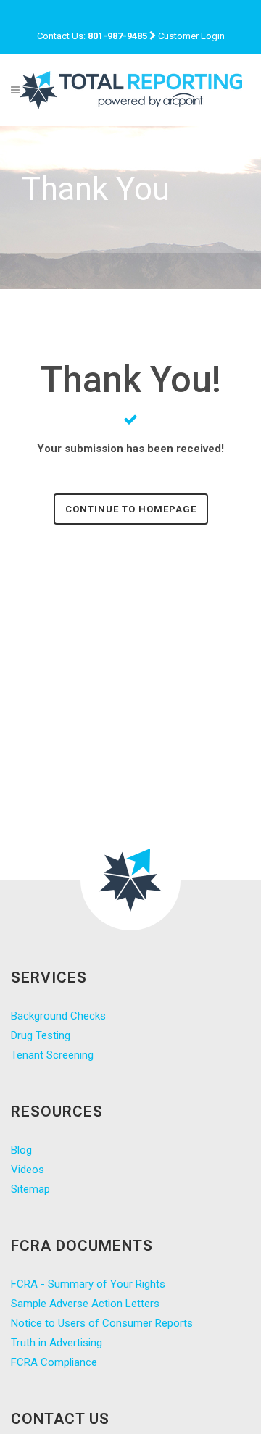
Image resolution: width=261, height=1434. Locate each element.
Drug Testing (40, 1035)
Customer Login (191, 35)
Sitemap (30, 1189)
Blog (21, 1149)
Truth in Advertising (56, 1342)
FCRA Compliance (54, 1362)
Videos (27, 1169)
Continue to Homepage (130, 509)
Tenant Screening (52, 1055)
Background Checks (58, 1015)
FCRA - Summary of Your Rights (88, 1284)
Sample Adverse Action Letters (85, 1303)
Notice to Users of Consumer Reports (102, 1323)
